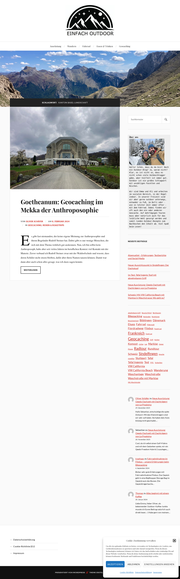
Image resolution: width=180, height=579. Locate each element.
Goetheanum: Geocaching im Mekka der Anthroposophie (62, 205)
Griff (151, 340)
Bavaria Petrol (147, 313)
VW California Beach (140, 370)
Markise (153, 343)
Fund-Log (149, 334)
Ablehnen (134, 564)
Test (146, 362)
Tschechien (158, 363)
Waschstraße (152, 374)
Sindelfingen (148, 354)
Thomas (139, 493)
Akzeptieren (115, 564)
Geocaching (124, 46)
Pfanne (130, 349)
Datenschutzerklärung (143, 572)
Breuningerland (133, 321)
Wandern (71, 46)
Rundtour (153, 348)
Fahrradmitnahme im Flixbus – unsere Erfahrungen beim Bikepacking (152, 461)
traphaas (139, 458)
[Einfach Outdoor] (90, 20)
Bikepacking (135, 316)
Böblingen (146, 320)
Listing (141, 344)
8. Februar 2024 (61, 221)
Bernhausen (157, 313)
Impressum (157, 572)
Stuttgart (141, 358)
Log (146, 344)
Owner (161, 344)
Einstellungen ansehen (159, 564)
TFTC (152, 363)
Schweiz (133, 353)
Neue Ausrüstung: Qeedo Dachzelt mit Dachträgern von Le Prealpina (152, 401)
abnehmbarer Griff (134, 313)
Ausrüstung (55, 46)
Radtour (140, 348)
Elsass (131, 324)
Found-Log (158, 329)
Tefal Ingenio (135, 362)
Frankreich (136, 333)
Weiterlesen (31, 270)
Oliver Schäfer (34, 221)
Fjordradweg (135, 328)
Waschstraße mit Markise (143, 378)
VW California (136, 366)
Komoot (133, 343)
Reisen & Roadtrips (53, 225)
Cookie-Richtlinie (127, 572)
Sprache (161, 354)
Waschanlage (136, 374)
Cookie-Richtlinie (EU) (24, 546)
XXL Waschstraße (134, 382)
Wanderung (161, 370)
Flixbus (149, 328)
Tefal (150, 358)
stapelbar (131, 358)
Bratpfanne (155, 317)
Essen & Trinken (105, 46)
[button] (174, 540)
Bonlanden (147, 317)
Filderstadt (150, 325)
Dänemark (159, 320)
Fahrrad (86, 46)
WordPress (79, 572)
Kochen (156, 340)
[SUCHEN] (166, 119)
